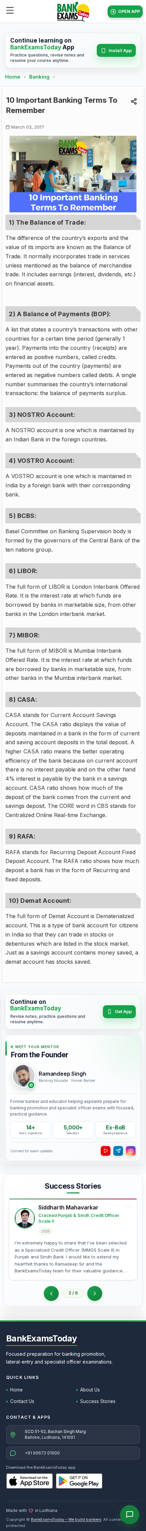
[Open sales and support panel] (129, 1514)
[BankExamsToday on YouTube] (106, 1151)
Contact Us (22, 1401)
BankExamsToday (41, 1338)
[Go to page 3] (94, 1293)
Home (12, 77)
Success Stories (97, 1401)
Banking (39, 77)
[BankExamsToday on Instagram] (131, 1151)
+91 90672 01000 (42, 1452)
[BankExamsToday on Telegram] (118, 1151)
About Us (90, 1389)
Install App (120, 50)
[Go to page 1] (51, 1293)
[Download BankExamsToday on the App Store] (29, 1481)
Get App (123, 1011)
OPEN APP (129, 11)
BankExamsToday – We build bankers (66, 1519)
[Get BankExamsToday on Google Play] (79, 1481)
